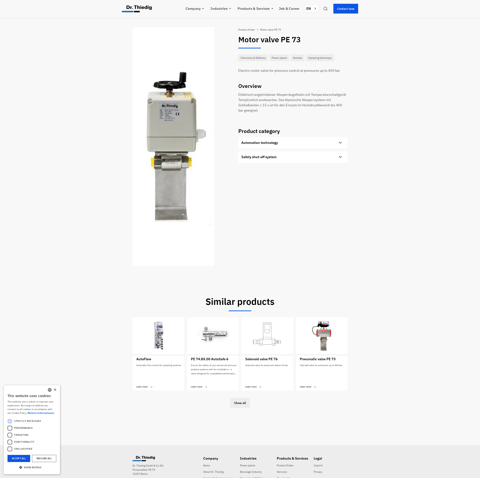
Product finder (285, 465)
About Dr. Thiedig (213, 471)
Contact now (345, 9)
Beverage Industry (251, 471)
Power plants (247, 465)
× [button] (54, 389)
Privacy (318, 471)
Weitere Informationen (41, 413)
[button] (197, 8)
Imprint (318, 465)
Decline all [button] (44, 458)
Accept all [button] (19, 458)
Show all (240, 403)
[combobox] (311, 8)
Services (282, 471)
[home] (137, 9)
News (206, 465)
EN (308, 8)
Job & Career (289, 8)
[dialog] (32, 429)
